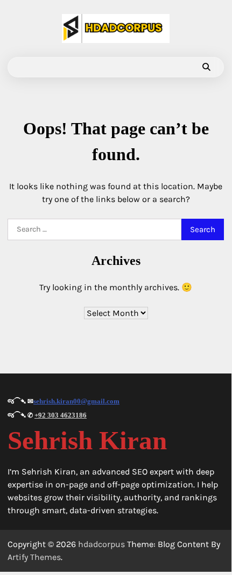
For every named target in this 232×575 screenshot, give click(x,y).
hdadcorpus (101, 544)
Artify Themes (34, 557)
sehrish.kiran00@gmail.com (76, 401)
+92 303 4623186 (60, 415)
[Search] (206, 67)
